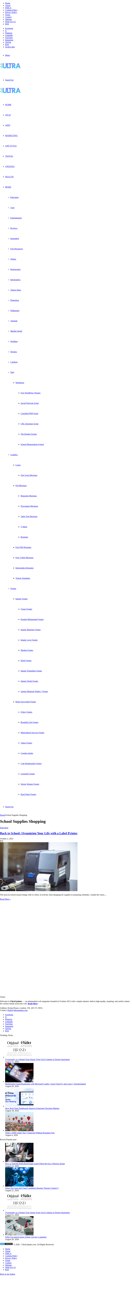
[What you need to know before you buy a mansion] (19, 1235)
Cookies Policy (11, 10)
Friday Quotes (26, 712)
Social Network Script (30, 403)
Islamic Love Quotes (29, 640)
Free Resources (16, 249)
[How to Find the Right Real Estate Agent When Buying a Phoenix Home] (19, 1161)
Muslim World (16, 331)
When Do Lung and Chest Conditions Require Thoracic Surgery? (32, 1188)
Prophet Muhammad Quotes (32, 619)
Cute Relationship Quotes (31, 763)
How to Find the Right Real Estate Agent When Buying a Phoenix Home (35, 1164)
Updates (9, 166)
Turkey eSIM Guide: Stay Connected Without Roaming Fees (30, 1133)
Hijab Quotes (26, 660)
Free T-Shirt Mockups (24, 558)
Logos (18, 465)
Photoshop (14, 300)
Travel (9, 156)
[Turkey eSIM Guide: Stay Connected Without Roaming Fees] (19, 1130)
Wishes (13, 259)
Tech (8, 115)
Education (14, 197)
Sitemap (8, 19)
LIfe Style (11, 146)
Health (9, 177)
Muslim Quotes (27, 650)
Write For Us (10, 22)
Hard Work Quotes (28, 794)
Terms (7, 15)
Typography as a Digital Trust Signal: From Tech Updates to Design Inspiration (37, 1059)
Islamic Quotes (21, 599)
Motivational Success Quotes (32, 733)
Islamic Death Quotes (29, 681)
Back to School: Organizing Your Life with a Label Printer (39, 833)
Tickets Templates (22, 578)
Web (12, 372)
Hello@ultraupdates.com (17, 1010)
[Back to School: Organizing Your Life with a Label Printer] (38, 890)
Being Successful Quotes (25, 702)
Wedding (14, 341)
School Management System (32, 444)
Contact (8, 17)
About (7, 5)
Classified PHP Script (29, 413)
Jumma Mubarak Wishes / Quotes (34, 691)
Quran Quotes (26, 609)
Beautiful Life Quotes (29, 722)
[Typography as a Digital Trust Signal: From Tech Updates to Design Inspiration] (19, 1057)
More (8, 187)
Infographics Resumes (24, 568)
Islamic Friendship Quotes (31, 671)
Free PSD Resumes (23, 547)
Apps (7, 125)
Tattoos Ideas (15, 290)
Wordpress (19, 383)
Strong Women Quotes (30, 784)
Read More (33, 1004)
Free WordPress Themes (30, 393)
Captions (14, 362)
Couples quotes (27, 753)
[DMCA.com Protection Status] (6, 1244)
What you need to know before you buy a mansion (25, 1237)
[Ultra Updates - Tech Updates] (19, 68)
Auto (12, 208)
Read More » (5, 899)
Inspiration (14, 238)
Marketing (11, 135)
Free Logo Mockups (29, 475)
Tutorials (13, 321)
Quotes (13, 588)
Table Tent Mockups (29, 516)
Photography (15, 269)
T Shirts (24, 527)
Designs (13, 352)
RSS (7, 24)
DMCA (8, 8)
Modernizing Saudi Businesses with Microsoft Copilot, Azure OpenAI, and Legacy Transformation (45, 1084)
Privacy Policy (11, 12)
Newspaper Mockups (29, 506)
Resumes (24, 537)
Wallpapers (14, 310)
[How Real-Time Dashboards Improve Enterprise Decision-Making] (19, 1106)
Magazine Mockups (29, 496)
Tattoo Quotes (26, 743)
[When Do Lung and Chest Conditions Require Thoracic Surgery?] (19, 1186)
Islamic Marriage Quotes (31, 630)
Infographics (15, 280)
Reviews (13, 228)
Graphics (14, 455)
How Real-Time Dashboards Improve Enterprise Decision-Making (32, 1108)
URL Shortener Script (29, 424)
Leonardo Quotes (28, 774)
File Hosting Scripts (29, 434)
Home (7, 3)
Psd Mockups (21, 485)
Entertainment (16, 218)
